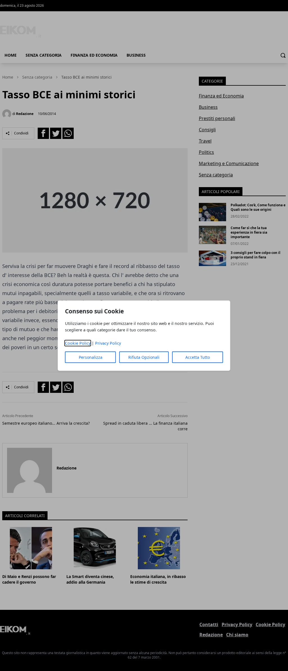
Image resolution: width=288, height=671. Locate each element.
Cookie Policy (78, 343)
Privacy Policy (108, 343)
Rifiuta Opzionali (143, 357)
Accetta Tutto (197, 357)
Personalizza (90, 357)
